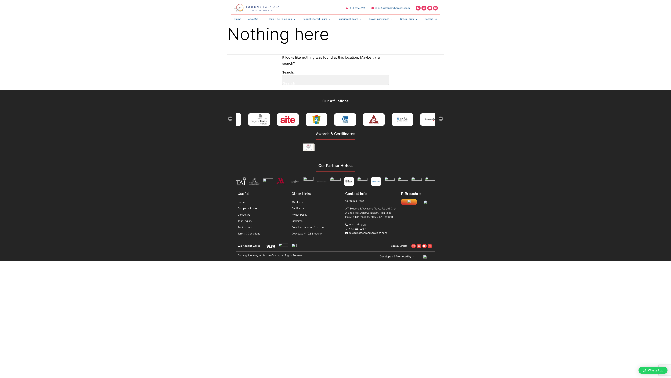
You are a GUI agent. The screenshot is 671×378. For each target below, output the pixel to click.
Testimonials (245, 227)
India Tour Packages (280, 19)
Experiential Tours (348, 19)
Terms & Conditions (249, 233)
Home (238, 19)
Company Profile (247, 208)
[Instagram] (435, 8)
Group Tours (407, 19)
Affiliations (297, 202)
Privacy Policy (299, 214)
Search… (288, 72)
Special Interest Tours (315, 19)
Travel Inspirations (379, 19)
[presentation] (230, 119)
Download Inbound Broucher (307, 227)
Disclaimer (297, 221)
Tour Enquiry (245, 221)
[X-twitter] (423, 8)
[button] (653, 370)
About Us (253, 19)
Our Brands (297, 208)
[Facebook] (418, 8)
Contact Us (430, 19)
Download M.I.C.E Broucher (306, 233)
